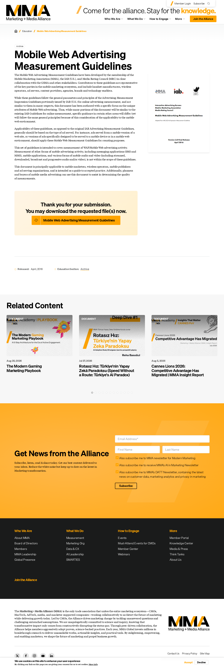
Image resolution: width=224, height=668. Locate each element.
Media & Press (179, 548)
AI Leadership (75, 554)
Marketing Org (75, 543)
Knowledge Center (181, 543)
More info (93, 664)
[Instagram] (34, 656)
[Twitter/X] (17, 656)
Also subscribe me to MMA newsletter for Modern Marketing (157, 458)
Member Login (182, 3)
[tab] (92, 392)
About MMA (22, 537)
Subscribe (199, 3)
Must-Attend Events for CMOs (136, 543)
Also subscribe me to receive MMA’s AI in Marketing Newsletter (158, 465)
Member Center (128, 548)
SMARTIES (73, 559)
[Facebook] (26, 656)
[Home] (15, 31)
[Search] (209, 3)
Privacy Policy (189, 653)
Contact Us (173, 653)
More (181, 19)
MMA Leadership (25, 554)
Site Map (204, 653)
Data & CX (72, 548)
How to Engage (159, 18)
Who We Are (112, 18)
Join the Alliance (203, 18)
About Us (175, 559)
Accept (188, 662)
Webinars (124, 554)
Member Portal (179, 537)
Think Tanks (177, 554)
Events (122, 537)
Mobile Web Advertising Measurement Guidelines (79, 220)
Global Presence (24, 559)
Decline (201, 662)
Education (27, 31)
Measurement (75, 537)
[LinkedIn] (51, 656)
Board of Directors (26, 543)
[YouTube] (43, 656)
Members (20, 548)
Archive (19, 46)
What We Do (135, 18)
